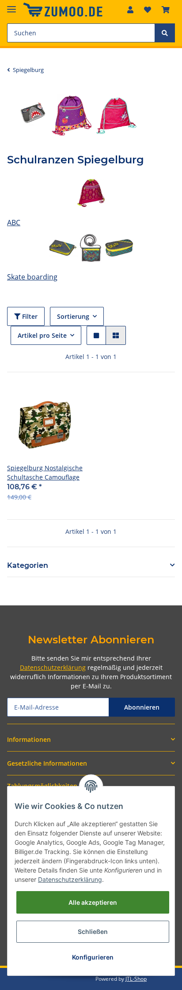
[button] (130, 10)
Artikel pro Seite (42, 335)
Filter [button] (29, 316)
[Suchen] (165, 32)
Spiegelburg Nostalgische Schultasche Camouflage (45, 472)
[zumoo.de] (62, 10)
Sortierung (73, 316)
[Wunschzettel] (147, 10)
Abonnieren (141, 707)
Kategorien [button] (27, 565)
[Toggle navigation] (11, 5)
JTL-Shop (136, 978)
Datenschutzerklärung (53, 667)
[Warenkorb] (165, 10)
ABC (13, 222)
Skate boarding (32, 277)
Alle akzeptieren (92, 902)
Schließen (93, 931)
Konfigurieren (93, 957)
